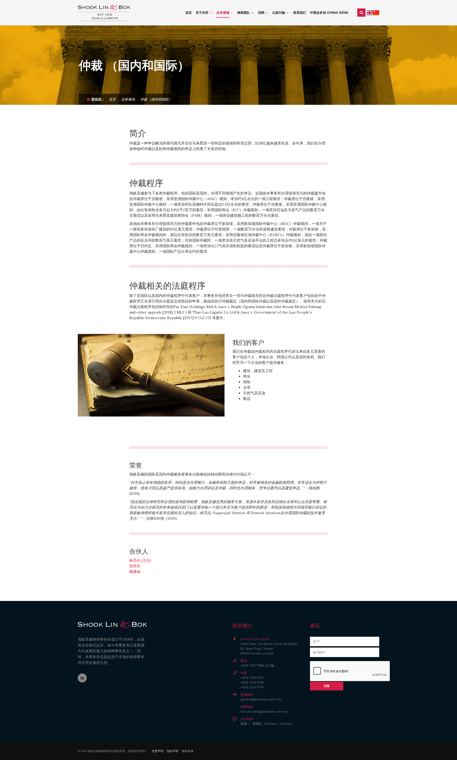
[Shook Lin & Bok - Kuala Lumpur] (104, 12)
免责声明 (157, 751)
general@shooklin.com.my (261, 699)
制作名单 (188, 751)
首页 (112, 99)
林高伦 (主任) (140, 560)
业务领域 (128, 99)
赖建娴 (134, 571)
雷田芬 (134, 566)
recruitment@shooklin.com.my (264, 711)
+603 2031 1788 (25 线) (257, 665)
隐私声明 (173, 751)
